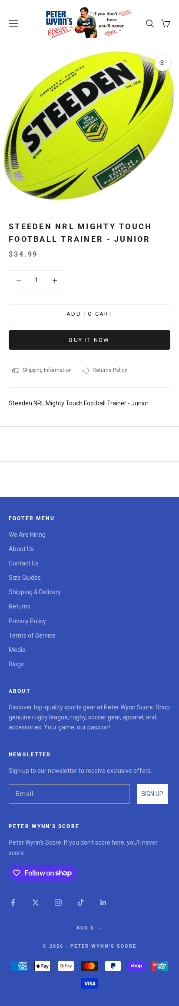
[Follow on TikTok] (80, 902)
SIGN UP (152, 793)
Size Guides (25, 577)
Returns (19, 606)
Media (17, 649)
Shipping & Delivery (35, 591)
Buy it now (89, 340)
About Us (21, 548)
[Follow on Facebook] (13, 902)
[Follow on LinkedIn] (103, 902)
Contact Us (24, 563)
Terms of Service (32, 635)
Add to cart (89, 314)
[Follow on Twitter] (35, 902)
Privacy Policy (27, 621)
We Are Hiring (27, 534)
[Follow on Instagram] (58, 902)
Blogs (16, 664)
